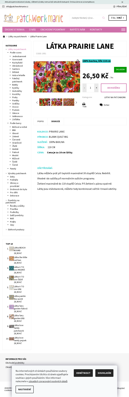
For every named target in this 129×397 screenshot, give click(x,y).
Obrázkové (17, 66)
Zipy (12, 224)
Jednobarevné (19, 56)
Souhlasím (104, 373)
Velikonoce (17, 116)
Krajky (13, 221)
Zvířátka (16, 119)
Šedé (14, 161)
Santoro (16, 69)
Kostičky (16, 94)
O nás (32, 29)
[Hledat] (103, 18)
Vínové (15, 133)
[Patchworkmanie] (33, 18)
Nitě (12, 218)
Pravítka (14, 209)
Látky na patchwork (17, 49)
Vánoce (15, 113)
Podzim (15, 110)
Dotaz (106, 105)
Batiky (15, 84)
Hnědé (15, 149)
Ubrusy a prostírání (14, 185)
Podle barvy (15, 123)
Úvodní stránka (14, 29)
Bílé (14, 130)
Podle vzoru (15, 52)
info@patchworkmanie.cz (17, 6)
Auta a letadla (18, 75)
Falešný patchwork (17, 80)
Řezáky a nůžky (17, 206)
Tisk (84, 106)
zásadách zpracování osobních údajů (48, 381)
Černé (15, 165)
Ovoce (15, 107)
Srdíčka (15, 103)
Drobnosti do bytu (18, 189)
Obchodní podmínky (52, 29)
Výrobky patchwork (17, 173)
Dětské (15, 72)
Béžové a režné (19, 127)
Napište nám (77, 29)
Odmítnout (83, 373)
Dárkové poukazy (16, 229)
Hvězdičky (17, 91)
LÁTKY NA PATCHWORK (115, 97)
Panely (13, 168)
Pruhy (15, 97)
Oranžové (17, 142)
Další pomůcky (17, 215)
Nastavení (24, 389)
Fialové (15, 152)
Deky (12, 176)
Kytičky (15, 88)
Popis (40, 121)
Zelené (15, 136)
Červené (16, 139)
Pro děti (14, 192)
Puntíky (15, 100)
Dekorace (14, 195)
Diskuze (55, 121)
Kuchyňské (17, 62)
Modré (15, 155)
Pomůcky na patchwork (12, 201)
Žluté (14, 146)
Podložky (14, 212)
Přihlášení (122, 6)
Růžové (15, 158)
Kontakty (96, 29)
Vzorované (17, 59)
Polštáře (14, 180)
